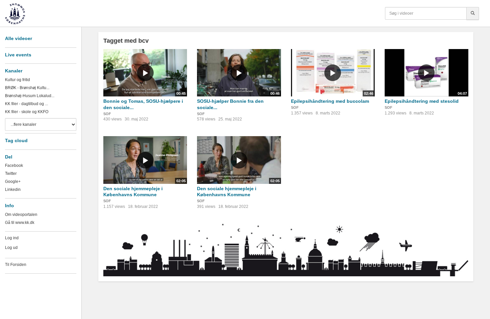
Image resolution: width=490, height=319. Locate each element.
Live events (18, 54)
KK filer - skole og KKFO (26, 111)
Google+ (13, 181)
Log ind (12, 238)
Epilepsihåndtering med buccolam (330, 101)
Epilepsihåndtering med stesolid (422, 101)
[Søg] (472, 13)
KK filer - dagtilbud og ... (26, 103)
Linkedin (13, 189)
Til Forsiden (15, 264)
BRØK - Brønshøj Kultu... (27, 87)
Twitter (11, 173)
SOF (107, 114)
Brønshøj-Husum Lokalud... (29, 95)
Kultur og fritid (17, 79)
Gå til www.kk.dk (19, 222)
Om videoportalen (21, 214)
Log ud (11, 247)
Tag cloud (16, 140)
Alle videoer (18, 38)
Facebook (14, 165)
